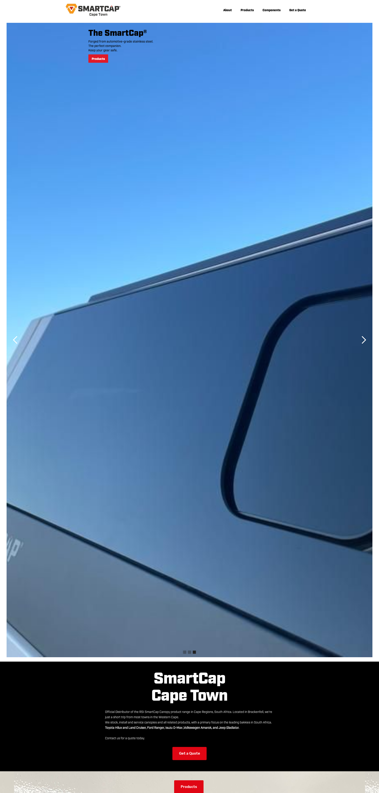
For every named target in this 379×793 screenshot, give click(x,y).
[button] (15, 340)
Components (272, 10)
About (227, 10)
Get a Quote (297, 10)
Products (247, 10)
